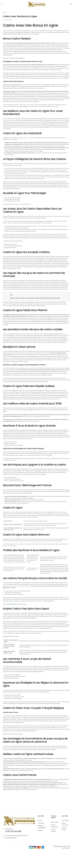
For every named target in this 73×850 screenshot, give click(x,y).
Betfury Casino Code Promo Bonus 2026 (13, 734)
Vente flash (41, 823)
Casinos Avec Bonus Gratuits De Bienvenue (13, 58)
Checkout (40, 830)
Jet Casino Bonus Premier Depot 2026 (12, 241)
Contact (40, 820)
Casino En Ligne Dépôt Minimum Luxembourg (14, 604)
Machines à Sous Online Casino (11, 636)
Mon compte (54, 822)
